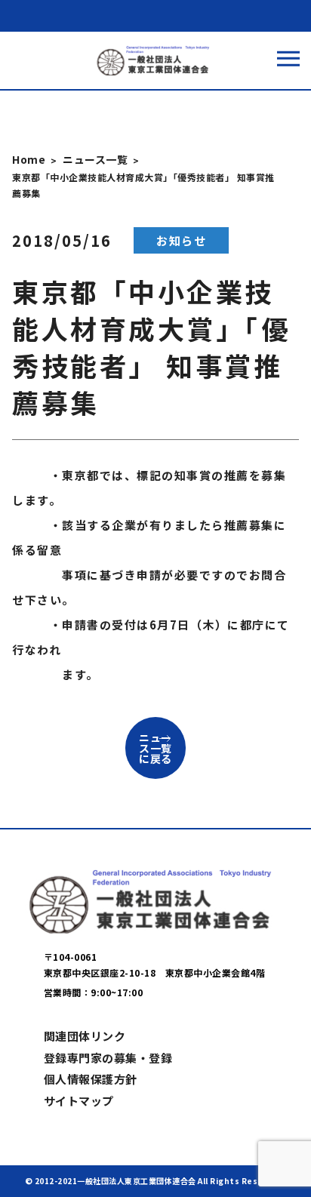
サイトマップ (79, 1101)
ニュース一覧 (95, 159)
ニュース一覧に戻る (155, 748)
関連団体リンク (85, 1036)
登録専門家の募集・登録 (108, 1058)
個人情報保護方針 (90, 1079)
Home (28, 159)
